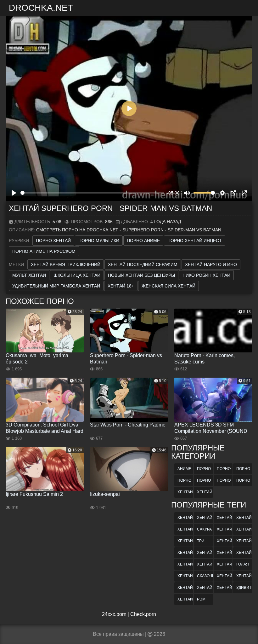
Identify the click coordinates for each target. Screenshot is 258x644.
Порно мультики (98, 240)
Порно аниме (143, 240)
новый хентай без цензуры (141, 275)
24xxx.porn (114, 614)
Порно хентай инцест (194, 240)
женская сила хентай (168, 285)
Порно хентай (53, 240)
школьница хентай (76, 275)
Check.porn (143, 614)
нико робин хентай (206, 275)
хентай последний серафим (142, 264)
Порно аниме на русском (44, 251)
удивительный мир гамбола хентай (56, 285)
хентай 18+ (121, 285)
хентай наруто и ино (211, 264)
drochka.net (41, 8)
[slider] (92, 193)
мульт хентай (29, 275)
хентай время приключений (65, 264)
